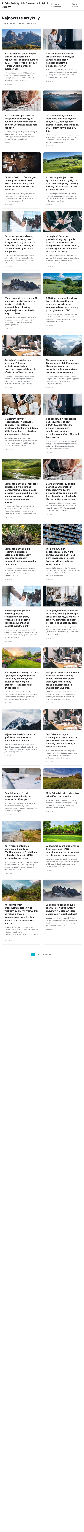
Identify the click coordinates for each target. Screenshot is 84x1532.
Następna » (47, 954)
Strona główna (75, 5)
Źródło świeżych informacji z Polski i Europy (25, 5)
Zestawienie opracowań (56, 5)
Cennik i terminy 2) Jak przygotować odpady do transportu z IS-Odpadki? (17, 796)
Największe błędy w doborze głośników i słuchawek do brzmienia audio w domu (19, 737)
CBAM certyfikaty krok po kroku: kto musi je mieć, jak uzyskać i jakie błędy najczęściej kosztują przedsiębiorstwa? (60, 59)
